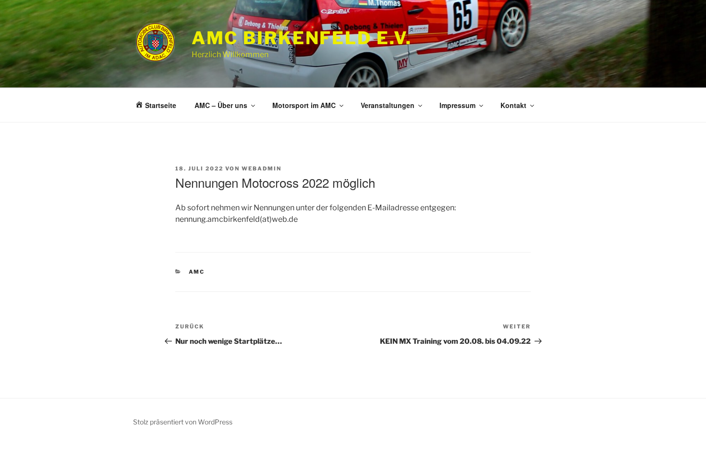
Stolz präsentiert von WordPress (182, 422)
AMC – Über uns (221, 105)
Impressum (457, 105)
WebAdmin (261, 168)
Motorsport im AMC (304, 105)
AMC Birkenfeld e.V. (302, 37)
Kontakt (513, 105)
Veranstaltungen (387, 105)
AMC (197, 271)
